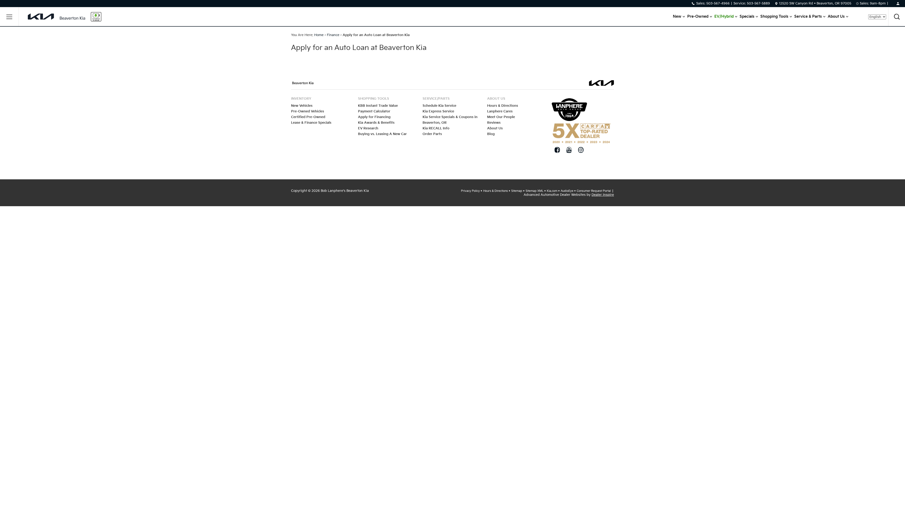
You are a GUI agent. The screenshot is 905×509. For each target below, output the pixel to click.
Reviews (494, 123)
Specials (747, 16)
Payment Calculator (374, 111)
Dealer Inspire (603, 195)
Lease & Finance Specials (311, 123)
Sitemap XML (534, 191)
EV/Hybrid (724, 16)
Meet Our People (501, 117)
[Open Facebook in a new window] (557, 150)
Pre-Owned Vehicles (307, 111)
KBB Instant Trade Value (378, 106)
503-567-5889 (758, 3)
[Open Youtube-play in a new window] (569, 150)
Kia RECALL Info (436, 128)
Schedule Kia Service (439, 106)
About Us (836, 16)
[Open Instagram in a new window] (580, 150)
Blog (491, 134)
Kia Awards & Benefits (376, 123)
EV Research (368, 128)
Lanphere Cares (500, 111)
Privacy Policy (470, 191)
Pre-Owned (697, 16)
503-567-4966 (718, 3)
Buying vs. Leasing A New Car (382, 134)
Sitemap (516, 191)
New (677, 16)
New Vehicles (302, 106)
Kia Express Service (438, 111)
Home (319, 35)
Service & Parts (808, 16)
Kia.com (552, 191)
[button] (9, 16)
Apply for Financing (374, 117)
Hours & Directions (502, 106)
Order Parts (432, 134)
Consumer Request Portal (594, 191)
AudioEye (567, 191)
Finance (333, 35)
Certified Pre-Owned (308, 117)
